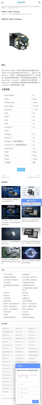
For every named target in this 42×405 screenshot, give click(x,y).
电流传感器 (7, 301)
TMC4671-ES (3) (19, 348)
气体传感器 (7, 298)
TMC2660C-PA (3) (33, 348)
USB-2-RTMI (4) (6, 338)
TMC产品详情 (10, 7)
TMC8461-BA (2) (6, 375)
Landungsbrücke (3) (7, 345)
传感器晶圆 (25, 274)
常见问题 (25, 293)
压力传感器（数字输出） (11, 280)
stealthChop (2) (6, 368)
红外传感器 (7, 312)
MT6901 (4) (32, 338)
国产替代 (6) (32, 332)
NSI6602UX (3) (19, 358)
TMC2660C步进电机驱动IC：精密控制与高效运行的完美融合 (11, 261)
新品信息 (6, 295)
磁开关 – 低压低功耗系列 (11, 303)
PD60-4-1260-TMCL (34, 177)
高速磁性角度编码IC (28, 317)
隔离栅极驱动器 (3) (34, 352)
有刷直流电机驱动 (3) (33, 355)
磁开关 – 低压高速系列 (29, 303)
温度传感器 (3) (19, 352)
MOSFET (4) (18, 342)
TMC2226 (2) (5, 381)
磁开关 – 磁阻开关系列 (29, 306)
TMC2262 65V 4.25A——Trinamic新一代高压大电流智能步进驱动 (11, 222)
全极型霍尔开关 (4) (20, 338)
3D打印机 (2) (18, 362)
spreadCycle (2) (32, 362)
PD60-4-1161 (5, 177)
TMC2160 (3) (32, 342)
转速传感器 (25, 314)
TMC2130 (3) (32, 345)
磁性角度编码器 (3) (7, 352)
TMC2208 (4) (32, 335)
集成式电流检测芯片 (10, 317)
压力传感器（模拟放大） (30, 280)
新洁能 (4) (5, 342)
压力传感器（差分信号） (30, 277)
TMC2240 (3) (18, 355)
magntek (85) (18, 328)
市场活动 (6, 293)
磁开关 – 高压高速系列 (11, 309)
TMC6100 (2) (5, 388)
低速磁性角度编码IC (10, 277)
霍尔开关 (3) (5, 355)
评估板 (6, 314)
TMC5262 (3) (5, 362)
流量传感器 (25, 298)
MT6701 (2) (5, 391)
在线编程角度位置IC (28, 285)
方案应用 (25, 295)
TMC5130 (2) (5, 371)
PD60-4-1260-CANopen (11, 12)
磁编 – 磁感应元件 (28, 309)
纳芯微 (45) (32, 328)
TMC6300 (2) (5, 378)
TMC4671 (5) (18, 335)
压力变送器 (7, 282)
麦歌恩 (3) (5, 358)
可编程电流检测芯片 (28, 282)
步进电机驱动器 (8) (7, 332)
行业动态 (25, 312)
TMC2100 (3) (18, 345)
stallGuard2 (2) (6, 365)
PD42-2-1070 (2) (6, 385)
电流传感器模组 (27, 301)
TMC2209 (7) (18, 332)
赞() (22, 169)
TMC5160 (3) (5, 348)
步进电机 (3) (32, 358)
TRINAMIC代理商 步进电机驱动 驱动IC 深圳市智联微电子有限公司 (21, 3)
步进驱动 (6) (5, 335)
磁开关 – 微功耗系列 (10, 306)
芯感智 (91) (5, 328)
